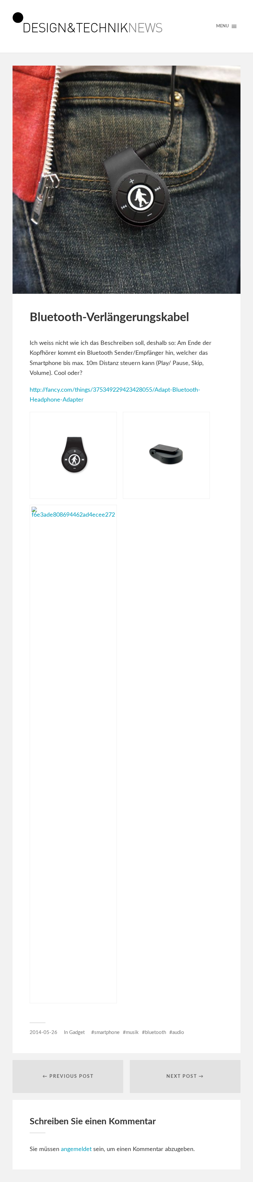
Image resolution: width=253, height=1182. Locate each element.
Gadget (77, 1032)
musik (132, 1032)
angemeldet (76, 1149)
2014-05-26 (43, 1032)
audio (178, 1032)
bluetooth (155, 1032)
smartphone (107, 1032)
